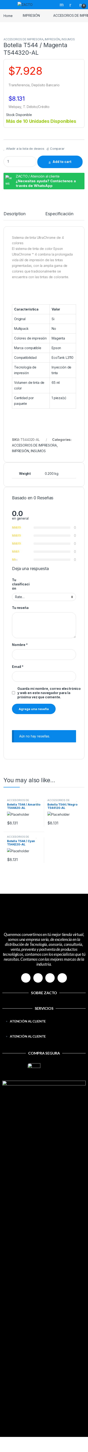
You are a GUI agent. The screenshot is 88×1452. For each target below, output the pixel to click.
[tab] (14, 216)
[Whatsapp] (50, 978)
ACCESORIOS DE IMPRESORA (23, 39)
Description (14, 214)
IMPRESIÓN (31, 15)
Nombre (20, 645)
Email (17, 667)
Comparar (57, 148)
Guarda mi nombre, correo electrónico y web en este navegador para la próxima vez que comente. (49, 693)
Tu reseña (20, 608)
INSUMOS (68, 39)
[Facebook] (26, 978)
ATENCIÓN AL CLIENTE (28, 1021)
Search (62, 4)
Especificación (59, 214)
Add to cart (62, 162)
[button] (44, 1031)
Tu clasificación (20, 584)
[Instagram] (38, 978)
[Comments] (62, 978)
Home (8, 15)
